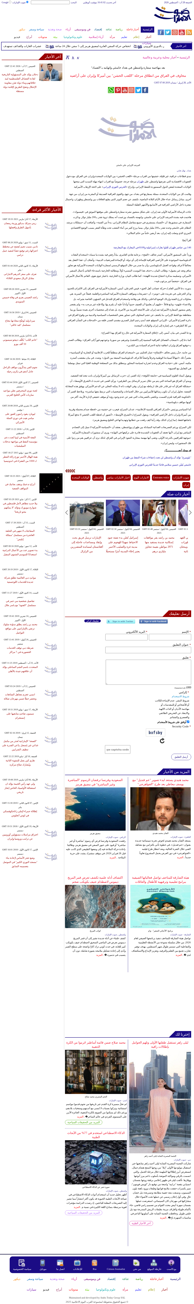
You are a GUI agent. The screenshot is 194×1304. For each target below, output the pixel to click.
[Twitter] (120, 623)
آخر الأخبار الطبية (141, 1223)
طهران (140, 181)
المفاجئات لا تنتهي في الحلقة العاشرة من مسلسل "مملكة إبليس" (20, 535)
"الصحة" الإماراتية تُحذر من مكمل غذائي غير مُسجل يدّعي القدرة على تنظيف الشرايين (20, 745)
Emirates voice (161, 477)
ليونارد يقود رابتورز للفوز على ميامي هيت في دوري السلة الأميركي (20, 418)
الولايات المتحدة (80, 477)
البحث (74, 2)
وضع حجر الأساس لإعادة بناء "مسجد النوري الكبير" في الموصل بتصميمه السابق (20, 862)
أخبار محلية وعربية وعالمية (159, 57)
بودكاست (171, 1269)
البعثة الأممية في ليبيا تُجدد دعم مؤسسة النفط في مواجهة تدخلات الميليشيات (20, 441)
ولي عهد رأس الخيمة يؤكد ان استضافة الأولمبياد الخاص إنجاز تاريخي (20, 788)
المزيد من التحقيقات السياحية (83, 1122)
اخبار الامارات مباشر (118, 477)
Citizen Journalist (116, 1269)
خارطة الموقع (154, 1269)
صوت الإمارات (19, 2)
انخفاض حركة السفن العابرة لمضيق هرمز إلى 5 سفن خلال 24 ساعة (105, 46)
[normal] (72, 57)
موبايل (43, 1269)
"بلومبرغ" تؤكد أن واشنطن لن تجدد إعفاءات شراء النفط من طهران (157, 457)
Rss (95, 1269)
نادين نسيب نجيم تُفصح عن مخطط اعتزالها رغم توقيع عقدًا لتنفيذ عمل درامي (20, 250)
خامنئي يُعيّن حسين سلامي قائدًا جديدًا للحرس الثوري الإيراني (160, 464)
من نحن (137, 1269)
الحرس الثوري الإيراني (114, 186)
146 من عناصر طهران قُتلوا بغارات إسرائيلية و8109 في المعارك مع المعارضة (152, 247)
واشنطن (98, 477)
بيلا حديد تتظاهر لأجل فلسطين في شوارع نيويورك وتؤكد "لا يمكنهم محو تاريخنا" (20, 507)
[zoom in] (68, 57)
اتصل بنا (60, 1269)
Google (5, 2)
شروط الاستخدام (180, 696)
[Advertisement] (78, 16)
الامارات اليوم (141, 477)
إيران (186, 485)
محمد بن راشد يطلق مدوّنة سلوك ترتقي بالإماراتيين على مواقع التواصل (20, 628)
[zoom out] (78, 57)
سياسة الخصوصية (22, 1269)
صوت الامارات (181, 477)
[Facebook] (153, 623)
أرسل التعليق (181, 756)
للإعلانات (77, 1269)
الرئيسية (184, 57)
